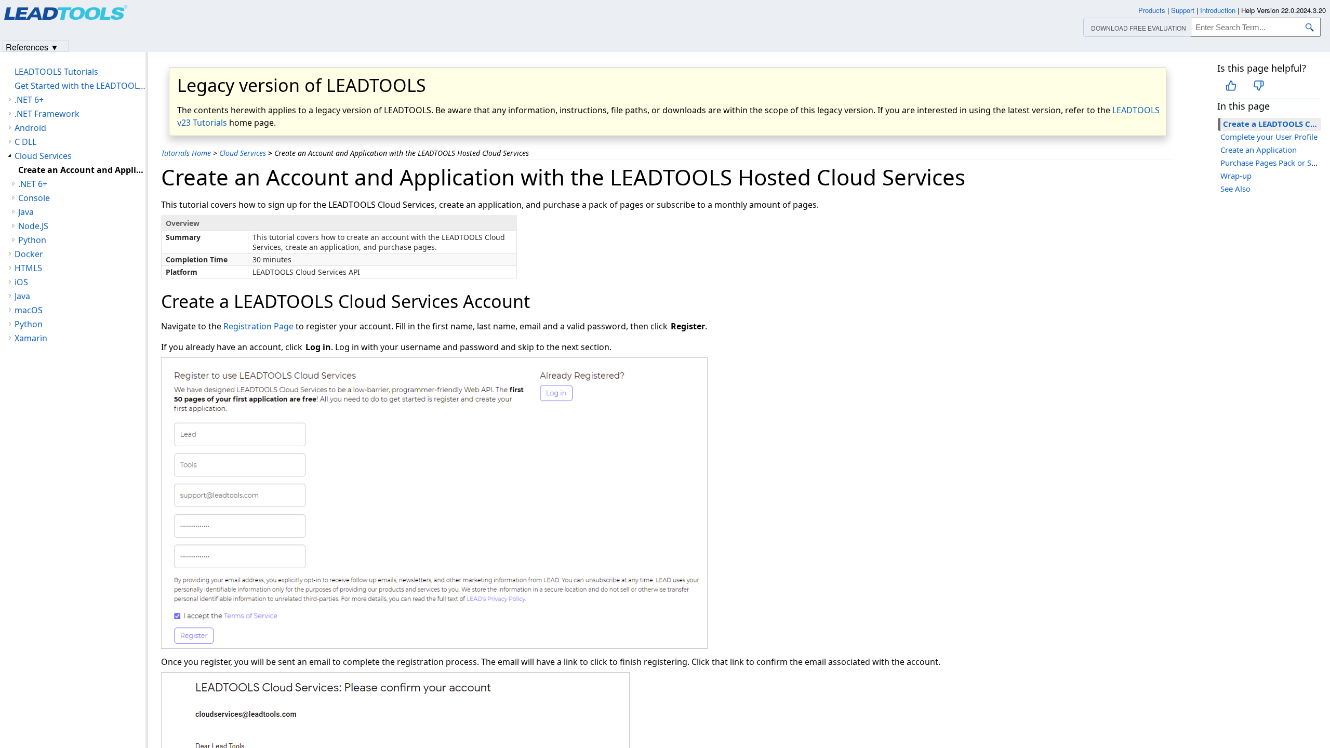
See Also (1235, 188)
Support (1182, 10)
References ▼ (32, 46)
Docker (29, 254)
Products (1151, 10)
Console (34, 198)
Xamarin (31, 338)
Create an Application (1258, 149)
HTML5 (28, 268)
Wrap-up (1236, 175)
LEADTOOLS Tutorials (56, 71)
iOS (21, 282)
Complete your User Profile (1269, 136)
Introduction (1217, 10)
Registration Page (258, 326)
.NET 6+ (29, 99)
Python (32, 240)
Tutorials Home (186, 153)
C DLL (25, 142)
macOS (29, 310)
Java (26, 212)
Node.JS (33, 226)
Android (30, 127)
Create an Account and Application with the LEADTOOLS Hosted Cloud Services (81, 170)
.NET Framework (47, 113)
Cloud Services (242, 153)
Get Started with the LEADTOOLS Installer (80, 85)
